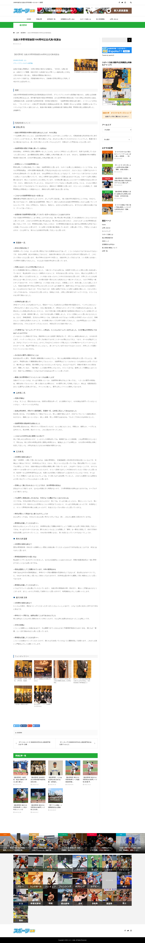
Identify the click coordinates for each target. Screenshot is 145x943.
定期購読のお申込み (108, 244)
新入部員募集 (100, 19)
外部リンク (105, 241)
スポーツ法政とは (85, 19)
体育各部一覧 (51, 19)
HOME (29, 19)
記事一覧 (105, 251)
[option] (14, 843)
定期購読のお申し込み (68, 19)
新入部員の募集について (109, 247)
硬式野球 (23, 25)
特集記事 (39, 19)
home (104, 224)
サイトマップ (106, 231)
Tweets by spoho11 (108, 55)
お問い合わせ (114, 19)
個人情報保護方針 (107, 238)
